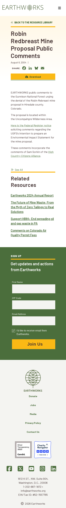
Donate (33, 396)
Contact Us (33, 431)
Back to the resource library (33, 22)
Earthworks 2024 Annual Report (32, 195)
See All (18, 169)
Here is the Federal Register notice (31, 125)
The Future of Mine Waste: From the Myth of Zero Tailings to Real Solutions (32, 207)
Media (33, 413)
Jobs (33, 405)
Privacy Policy (33, 422)
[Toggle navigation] (60, 8)
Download (35, 76)
